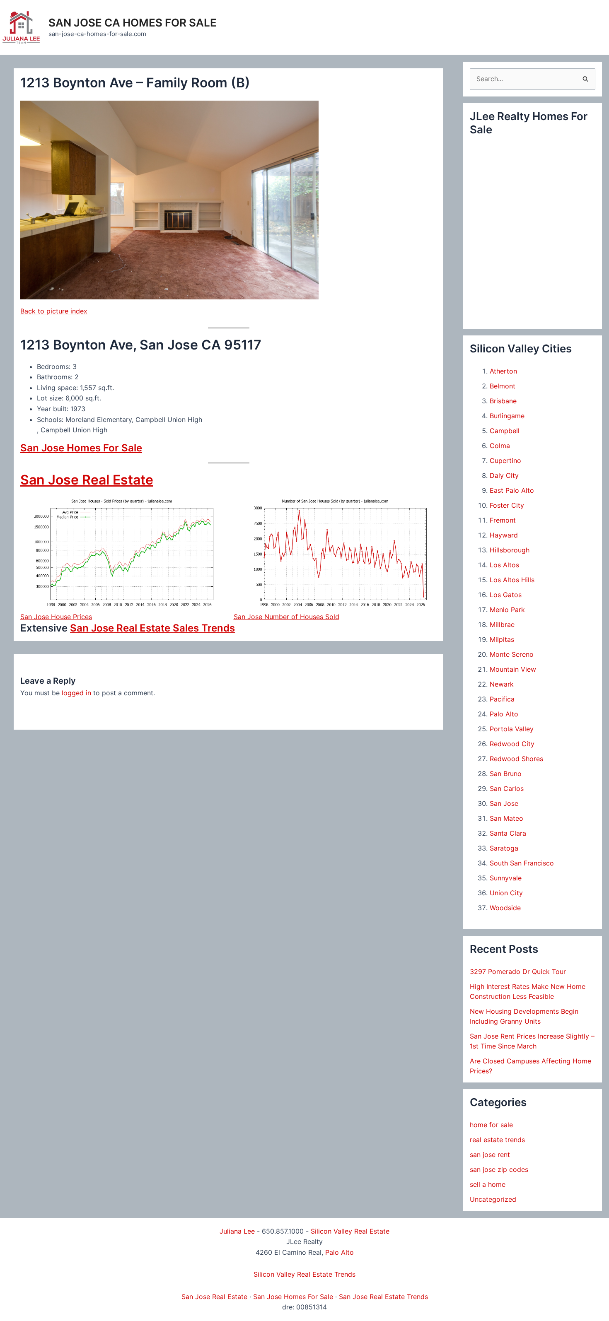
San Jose (504, 803)
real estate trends (497, 1139)
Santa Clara (508, 833)
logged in (76, 693)
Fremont (503, 520)
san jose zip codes (499, 1169)
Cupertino (505, 460)
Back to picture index (53, 311)
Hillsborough (509, 550)
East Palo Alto (512, 490)
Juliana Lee (237, 1231)
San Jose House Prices (56, 616)
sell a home (487, 1184)
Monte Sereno (512, 654)
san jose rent (490, 1154)
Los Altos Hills (512, 580)
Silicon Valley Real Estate (350, 1231)
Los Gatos (506, 595)
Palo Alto (504, 714)
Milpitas (502, 639)
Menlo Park (507, 609)
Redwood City (512, 744)
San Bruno (506, 773)
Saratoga (504, 848)
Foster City (507, 505)
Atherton (503, 371)
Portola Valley (512, 729)
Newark (502, 684)
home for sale (491, 1125)
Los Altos (504, 565)
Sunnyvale (506, 878)
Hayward (504, 535)
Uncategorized (493, 1199)
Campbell (505, 431)
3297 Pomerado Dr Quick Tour (518, 971)
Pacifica (502, 699)
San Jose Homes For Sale (81, 448)
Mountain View (513, 669)
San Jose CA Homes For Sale (132, 22)
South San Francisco (522, 863)
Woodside (505, 908)
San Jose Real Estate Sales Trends (152, 628)
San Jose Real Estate (86, 480)
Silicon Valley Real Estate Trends (304, 1274)
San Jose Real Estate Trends (383, 1296)
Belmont (502, 386)
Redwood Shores (516, 759)
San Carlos (507, 788)
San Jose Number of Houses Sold (286, 616)
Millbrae (502, 624)
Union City (506, 893)
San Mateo (506, 818)
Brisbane (503, 401)
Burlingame (507, 416)
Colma (500, 445)
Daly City (504, 475)
